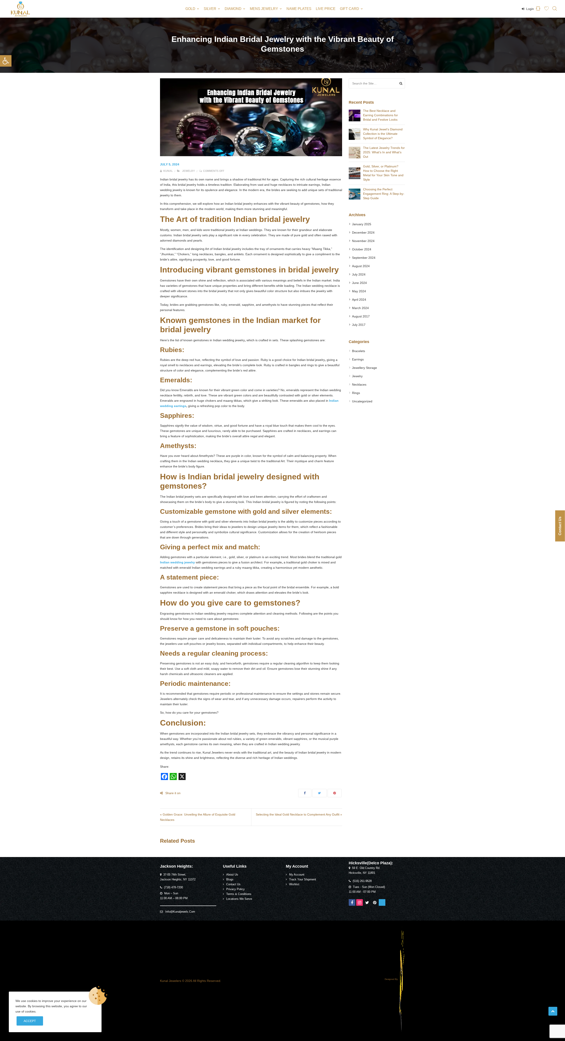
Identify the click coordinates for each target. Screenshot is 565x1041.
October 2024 (361, 249)
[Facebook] (352, 902)
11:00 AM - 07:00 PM (362, 891)
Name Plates (298, 9)
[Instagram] (359, 902)
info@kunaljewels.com (180, 911)
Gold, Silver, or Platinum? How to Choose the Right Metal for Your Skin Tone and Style (383, 173)
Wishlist (294, 884)
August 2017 (361, 316)
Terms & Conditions (238, 894)
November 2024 (363, 241)
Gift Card (349, 9)
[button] (5, 61)
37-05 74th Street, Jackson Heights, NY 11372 (178, 877)
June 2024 (359, 283)
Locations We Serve (239, 898)
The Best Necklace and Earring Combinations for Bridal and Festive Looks (380, 115)
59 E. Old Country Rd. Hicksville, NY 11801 (364, 870)
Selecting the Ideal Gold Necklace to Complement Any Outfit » (299, 814)
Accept (30, 1021)
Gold (190, 9)
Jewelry (188, 171)
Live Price (325, 9)
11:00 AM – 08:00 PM (174, 898)
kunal (168, 171)
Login (529, 9)
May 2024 (359, 291)
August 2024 (361, 266)
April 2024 (359, 299)
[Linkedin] (382, 902)
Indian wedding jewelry (177, 562)
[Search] (401, 83)
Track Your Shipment (302, 879)
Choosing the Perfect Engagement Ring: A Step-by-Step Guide (383, 194)
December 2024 (363, 232)
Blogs (230, 879)
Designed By (391, 979)
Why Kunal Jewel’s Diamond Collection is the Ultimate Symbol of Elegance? (383, 134)
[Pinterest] (374, 902)
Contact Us (233, 884)
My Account (296, 874)
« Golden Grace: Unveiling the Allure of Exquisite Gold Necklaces (197, 817)
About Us (232, 874)
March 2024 (360, 308)
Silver (210, 9)
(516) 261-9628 (362, 881)
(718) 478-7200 (173, 887)
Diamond (233, 9)
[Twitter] (367, 902)
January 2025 (361, 224)
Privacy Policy (235, 889)
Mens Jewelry (264, 9)
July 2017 (358, 324)
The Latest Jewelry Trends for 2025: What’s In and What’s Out (384, 152)
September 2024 (363, 257)
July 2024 (358, 274)
